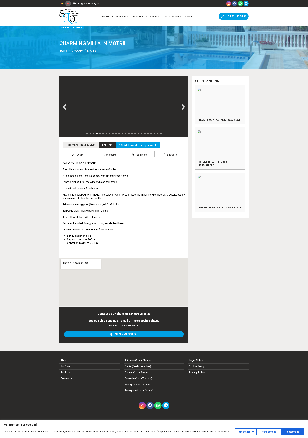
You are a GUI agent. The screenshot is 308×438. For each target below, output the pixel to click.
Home (63, 50)
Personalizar (244, 431)
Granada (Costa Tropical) (138, 378)
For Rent (139, 16)
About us (107, 16)
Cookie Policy (197, 366)
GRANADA (77, 50)
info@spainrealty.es (88, 3)
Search (154, 16)
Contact (189, 16)
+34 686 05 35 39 (139, 313)
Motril (90, 50)
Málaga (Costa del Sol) (137, 384)
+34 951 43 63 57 (235, 16)
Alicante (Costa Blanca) (138, 360)
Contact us (67, 378)
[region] (154, 429)
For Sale (122, 16)
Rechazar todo (268, 431)
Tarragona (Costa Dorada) (139, 390)
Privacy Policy (197, 372)
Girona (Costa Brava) (136, 372)
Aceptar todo (292, 431)
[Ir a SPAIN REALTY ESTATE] (69, 16)
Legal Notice (196, 360)
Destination (171, 16)
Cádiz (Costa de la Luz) (138, 366)
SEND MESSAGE (125, 334)
